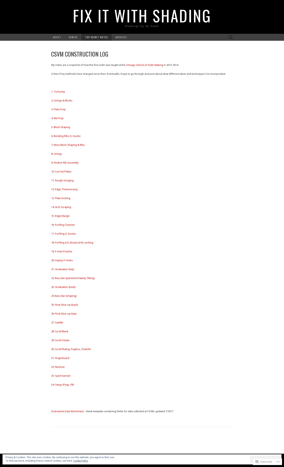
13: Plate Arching (60, 198)
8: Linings (56, 153)
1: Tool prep (58, 91)
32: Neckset (58, 367)
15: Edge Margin (60, 216)
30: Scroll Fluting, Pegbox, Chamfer (71, 349)
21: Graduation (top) (62, 269)
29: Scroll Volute (60, 340)
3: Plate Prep (58, 109)
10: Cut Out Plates (61, 171)
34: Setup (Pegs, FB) (62, 384)
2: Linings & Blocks (61, 100)
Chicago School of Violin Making (144, 65)
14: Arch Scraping (61, 207)
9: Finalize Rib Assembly (65, 162)
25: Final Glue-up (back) (64, 304)
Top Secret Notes (96, 37)
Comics (73, 37)
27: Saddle (57, 322)
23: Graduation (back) (63, 287)
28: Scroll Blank (59, 331)
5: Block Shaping (60, 127)
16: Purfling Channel (63, 224)
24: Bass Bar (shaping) (64, 295)
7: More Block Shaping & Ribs (68, 145)
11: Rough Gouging (62, 180)
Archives (121, 37)
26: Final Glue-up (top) (64, 313)
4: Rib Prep (57, 118)
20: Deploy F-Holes (62, 260)
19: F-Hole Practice (61, 251)
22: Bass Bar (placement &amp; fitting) (73, 278)
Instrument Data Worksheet (67, 411)
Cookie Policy (80, 460)
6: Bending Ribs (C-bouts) (66, 136)
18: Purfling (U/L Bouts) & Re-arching (72, 242)
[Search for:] (231, 37)
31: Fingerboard (60, 358)
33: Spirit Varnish (61, 375)
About (57, 37)
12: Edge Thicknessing (64, 189)
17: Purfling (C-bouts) (63, 233)
